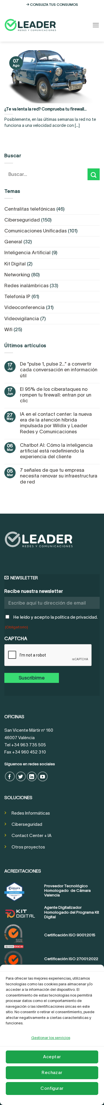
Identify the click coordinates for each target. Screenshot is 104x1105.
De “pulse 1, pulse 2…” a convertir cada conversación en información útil (58, 369)
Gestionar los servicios (50, 1038)
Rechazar (52, 1072)
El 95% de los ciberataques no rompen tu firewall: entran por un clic (55, 395)
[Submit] (94, 174)
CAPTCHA (15, 638)
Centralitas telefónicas (29, 208)
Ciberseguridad (22, 219)
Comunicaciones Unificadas (35, 230)
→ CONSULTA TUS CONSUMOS (52, 4)
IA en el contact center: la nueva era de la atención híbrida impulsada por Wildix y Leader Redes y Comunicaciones (56, 422)
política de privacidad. (76, 617)
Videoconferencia (24, 307)
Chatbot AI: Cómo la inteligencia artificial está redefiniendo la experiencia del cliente (56, 450)
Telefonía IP (17, 296)
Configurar (52, 1088)
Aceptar (52, 1056)
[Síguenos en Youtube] (43, 777)
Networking (17, 274)
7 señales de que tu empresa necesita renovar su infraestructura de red (58, 475)
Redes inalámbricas (26, 285)
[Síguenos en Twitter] (21, 777)
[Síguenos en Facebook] (10, 777)
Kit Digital (15, 263)
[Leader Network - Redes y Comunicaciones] (30, 24)
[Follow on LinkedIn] (32, 777)
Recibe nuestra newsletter (33, 591)
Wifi (8, 329)
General (13, 241)
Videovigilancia (21, 318)
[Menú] (96, 25)
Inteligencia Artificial (27, 252)
